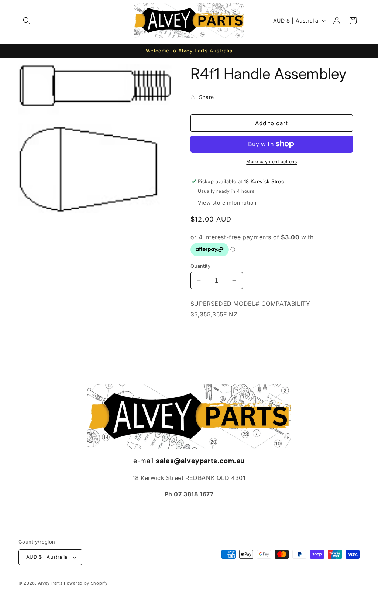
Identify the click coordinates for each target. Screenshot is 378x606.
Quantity (200, 266)
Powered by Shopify (86, 583)
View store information (227, 202)
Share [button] (206, 97)
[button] (26, 21)
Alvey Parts (50, 583)
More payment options (271, 161)
